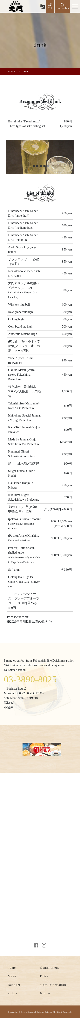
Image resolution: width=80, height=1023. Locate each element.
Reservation (19, 942)
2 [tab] (37, 166)
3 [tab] (41, 166)
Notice (45, 993)
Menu (12, 976)
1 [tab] (34, 166)
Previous (11, 165)
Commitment (49, 967)
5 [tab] (48, 166)
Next (75, 158)
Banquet (14, 984)
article (12, 993)
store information (53, 984)
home (12, 967)
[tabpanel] (40, 157)
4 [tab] (44, 166)
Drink (44, 976)
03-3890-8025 (30, 679)
